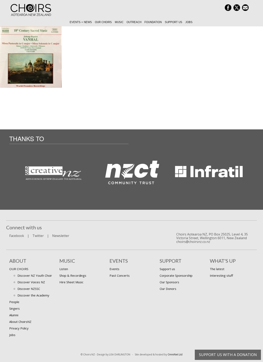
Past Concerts (120, 275)
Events (114, 269)
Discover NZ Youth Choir (34, 275)
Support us (173, 22)
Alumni (13, 315)
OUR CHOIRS (18, 269)
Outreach (134, 22)
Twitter (38, 235)
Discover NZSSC (28, 289)
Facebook (16, 235)
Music (119, 22)
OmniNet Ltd (175, 354)
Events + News (81, 22)
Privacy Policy (19, 328)
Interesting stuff (221, 275)
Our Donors (168, 289)
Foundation (153, 22)
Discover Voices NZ (31, 282)
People (14, 302)
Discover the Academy (33, 295)
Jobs (189, 22)
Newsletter (60, 235)
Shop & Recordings (72, 275)
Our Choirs (103, 22)
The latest (217, 269)
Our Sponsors (169, 282)
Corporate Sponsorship (176, 275)
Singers (14, 308)
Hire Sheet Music (71, 282)
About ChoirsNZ (20, 322)
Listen (63, 269)
